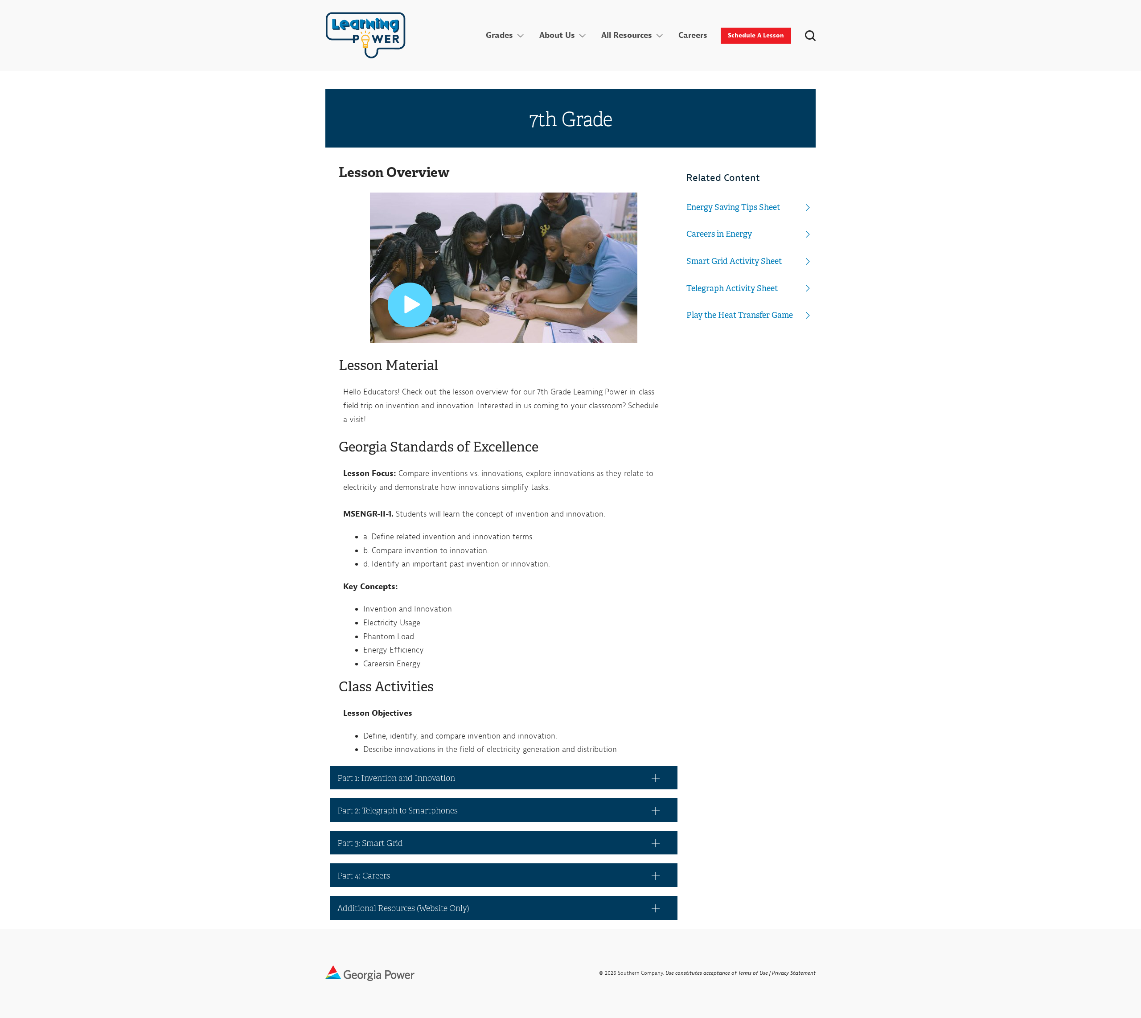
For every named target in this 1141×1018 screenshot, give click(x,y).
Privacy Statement (794, 973)
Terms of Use (753, 973)
